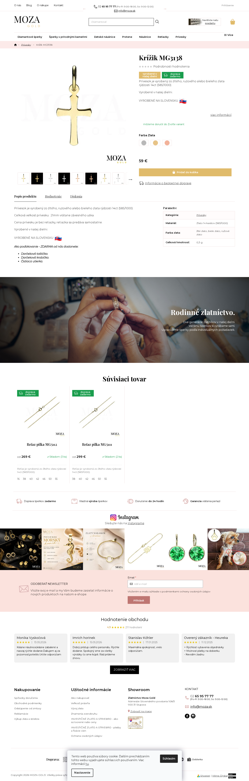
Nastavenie (82, 772)
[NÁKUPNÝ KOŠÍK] (228, 22)
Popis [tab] (18, 196)
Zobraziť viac (124, 669)
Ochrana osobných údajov (86, 735)
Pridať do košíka (185, 172)
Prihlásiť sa (139, 600)
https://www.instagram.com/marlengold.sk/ (193, 716)
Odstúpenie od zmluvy (27, 708)
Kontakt (58, 5)
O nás (17, 5)
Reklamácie (21, 713)
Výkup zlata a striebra (26, 718)
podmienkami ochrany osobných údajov (186, 591)
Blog (29, 5)
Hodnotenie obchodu (124, 619)
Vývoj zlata (77, 708)
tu (87, 764)
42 (37, 478)
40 (31, 478)
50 (50, 478)
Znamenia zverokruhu (84, 713)
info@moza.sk (201, 706)
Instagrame (136, 523)
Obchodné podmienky (28, 703)
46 (43, 478)
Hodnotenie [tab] (53, 196)
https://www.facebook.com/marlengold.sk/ (187, 716)
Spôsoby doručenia (26, 697)
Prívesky (201, 215)
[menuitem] (30, 37)
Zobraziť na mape (141, 711)
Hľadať (157, 21)
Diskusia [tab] (76, 196)
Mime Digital (220, 775)
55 (56, 478)
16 (18, 478)
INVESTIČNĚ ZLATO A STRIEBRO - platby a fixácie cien (96, 729)
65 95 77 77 (202, 696)
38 (24, 478)
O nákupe (43, 5)
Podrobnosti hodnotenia (171, 66)
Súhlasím (169, 758)
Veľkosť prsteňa (80, 703)
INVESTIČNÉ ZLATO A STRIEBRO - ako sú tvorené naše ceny (94, 720)
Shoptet (205, 775)
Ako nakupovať (80, 697)
